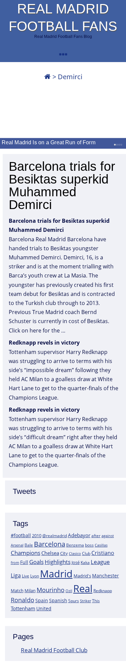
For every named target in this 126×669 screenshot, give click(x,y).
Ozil (69, 590)
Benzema (75, 545)
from (15, 562)
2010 (36, 535)
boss (89, 545)
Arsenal (17, 545)
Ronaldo (22, 600)
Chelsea (50, 553)
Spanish (58, 600)
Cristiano (102, 553)
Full (24, 562)
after (95, 535)
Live (25, 575)
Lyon (34, 576)
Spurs (73, 601)
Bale (29, 545)
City (64, 553)
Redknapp (102, 591)
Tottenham (23, 608)
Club (86, 553)
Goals (36, 562)
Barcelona (49, 544)
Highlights (58, 562)
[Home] (47, 76)
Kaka (85, 562)
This (96, 600)
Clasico (75, 553)
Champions (25, 553)
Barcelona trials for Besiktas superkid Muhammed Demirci (62, 185)
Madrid (56, 573)
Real (82, 588)
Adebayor (79, 535)
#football (21, 535)
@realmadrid (54, 535)
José (76, 562)
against (107, 535)
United (43, 608)
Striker (85, 601)
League (100, 562)
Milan (30, 590)
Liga (16, 575)
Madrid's (82, 576)
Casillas (101, 545)
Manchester (105, 575)
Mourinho (51, 589)
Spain (41, 600)
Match (17, 590)
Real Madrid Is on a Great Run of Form (48, 142)
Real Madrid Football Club (54, 650)
